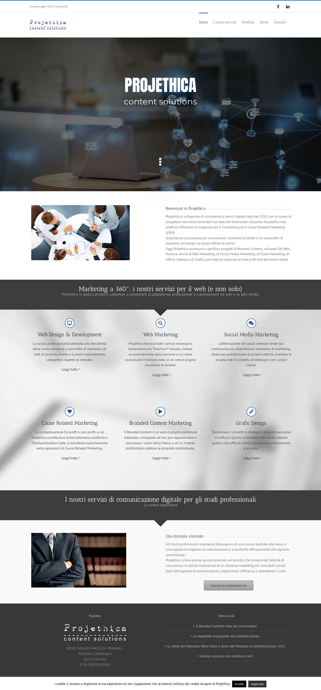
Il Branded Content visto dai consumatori (226, 626)
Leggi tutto (70, 369)
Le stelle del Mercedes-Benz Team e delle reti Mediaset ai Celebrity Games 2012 (226, 646)
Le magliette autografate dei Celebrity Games (226, 636)
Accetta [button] (239, 684)
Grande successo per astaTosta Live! (226, 656)
